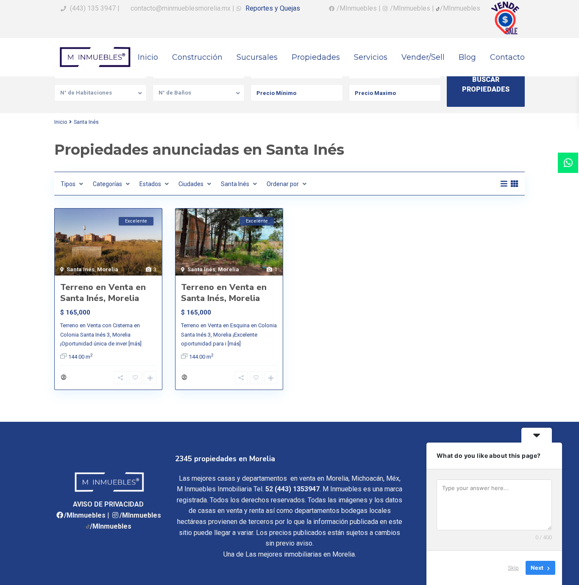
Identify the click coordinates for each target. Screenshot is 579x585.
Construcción (197, 57)
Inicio (148, 57)
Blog (467, 57)
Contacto (507, 57)
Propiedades (316, 57)
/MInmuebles (85, 515)
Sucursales (257, 57)
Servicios (370, 57)
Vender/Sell (423, 57)
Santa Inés (81, 269)
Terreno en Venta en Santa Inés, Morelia (103, 292)
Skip (513, 567)
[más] (135, 343)
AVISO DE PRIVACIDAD (108, 504)
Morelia (107, 269)
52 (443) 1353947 (292, 489)
